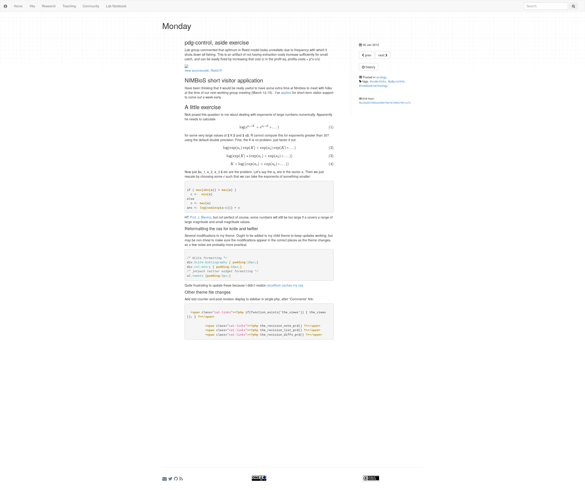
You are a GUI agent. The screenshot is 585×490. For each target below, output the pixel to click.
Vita (32, 6)
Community (91, 6)
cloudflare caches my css (285, 285)
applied (286, 92)
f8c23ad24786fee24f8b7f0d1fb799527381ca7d (384, 102)
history (370, 67)
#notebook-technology (373, 85)
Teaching (69, 6)
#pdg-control (396, 81)
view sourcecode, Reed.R (203, 70)
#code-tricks (378, 81)
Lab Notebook (116, 6)
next (381, 55)
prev (367, 55)
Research (49, 6)
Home (18, 6)
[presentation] (259, 126)
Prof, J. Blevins (200, 217)
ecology (381, 77)
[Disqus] (248, 399)
